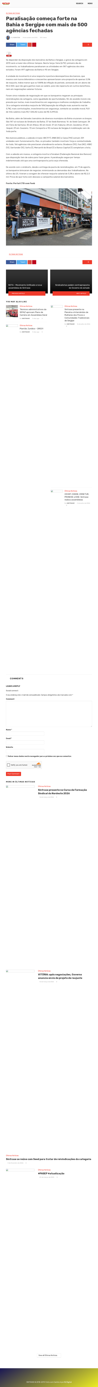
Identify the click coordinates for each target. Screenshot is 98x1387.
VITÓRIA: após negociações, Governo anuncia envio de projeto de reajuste (60, 976)
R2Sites (16, 37)
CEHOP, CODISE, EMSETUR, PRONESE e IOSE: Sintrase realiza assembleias (77, 497)
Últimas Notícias (13, 13)
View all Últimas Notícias (47, 1355)
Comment (10, 699)
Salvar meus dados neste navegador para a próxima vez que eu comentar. (40, 756)
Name (9, 730)
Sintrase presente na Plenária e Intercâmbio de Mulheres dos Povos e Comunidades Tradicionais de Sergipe (77, 315)
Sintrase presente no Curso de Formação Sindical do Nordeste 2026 (62, 791)
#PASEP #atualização (51, 1173)
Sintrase (26, 318)
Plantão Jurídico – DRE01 (31, 328)
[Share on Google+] (30, 45)
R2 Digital (68, 1382)
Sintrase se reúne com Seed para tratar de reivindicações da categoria (48, 1159)
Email (9, 738)
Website (9, 747)
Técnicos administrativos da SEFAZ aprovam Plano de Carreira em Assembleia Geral (33, 312)
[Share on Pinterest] (34, 45)
